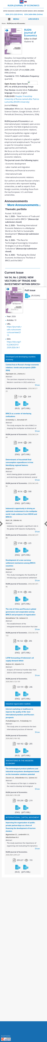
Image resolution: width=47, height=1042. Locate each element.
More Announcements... (24, 205)
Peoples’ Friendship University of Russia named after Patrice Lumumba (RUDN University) (22, 99)
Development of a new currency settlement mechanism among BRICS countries (20, 563)
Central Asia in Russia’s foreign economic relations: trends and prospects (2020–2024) (22, 367)
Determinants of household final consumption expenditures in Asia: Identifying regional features (19, 462)
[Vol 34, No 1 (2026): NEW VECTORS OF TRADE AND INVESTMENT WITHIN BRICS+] (14, 312)
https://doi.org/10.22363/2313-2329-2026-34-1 (14, 345)
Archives (33, 19)
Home (4, 23)
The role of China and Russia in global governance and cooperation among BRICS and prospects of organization (21, 612)
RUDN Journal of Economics (23, 8)
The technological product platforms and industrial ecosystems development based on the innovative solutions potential (22, 771)
